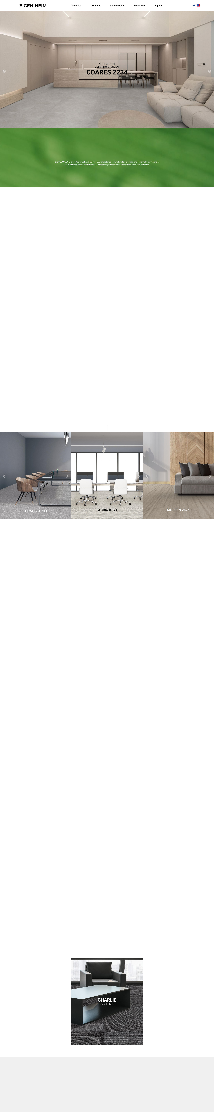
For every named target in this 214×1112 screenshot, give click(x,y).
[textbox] (178, 1089)
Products (95, 5)
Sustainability (117, 5)
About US (76, 5)
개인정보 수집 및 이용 (156, 1083)
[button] (4, 71)
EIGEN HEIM (33, 5)
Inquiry (158, 5)
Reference (139, 5)
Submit (178, 1097)
